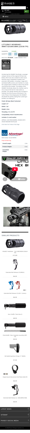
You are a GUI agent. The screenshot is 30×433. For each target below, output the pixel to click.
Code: (16, 57)
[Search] (27, 7)
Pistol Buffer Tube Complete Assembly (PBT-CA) (15, 336)
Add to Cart (23, 55)
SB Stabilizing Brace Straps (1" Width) (15, 356)
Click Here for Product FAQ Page (10, 124)
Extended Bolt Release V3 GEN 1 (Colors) (15, 293)
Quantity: (5, 54)
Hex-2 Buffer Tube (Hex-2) (15, 314)
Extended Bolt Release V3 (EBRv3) (15, 272)
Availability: (5, 51)
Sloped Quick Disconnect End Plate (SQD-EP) (15, 377)
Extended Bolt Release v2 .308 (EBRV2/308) (15, 398)
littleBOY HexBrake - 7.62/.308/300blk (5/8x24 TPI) (15, 252)
